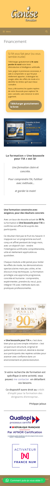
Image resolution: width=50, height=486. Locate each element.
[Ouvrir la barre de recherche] (46, 31)
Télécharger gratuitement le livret (24, 105)
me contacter (22, 379)
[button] (24, 480)
